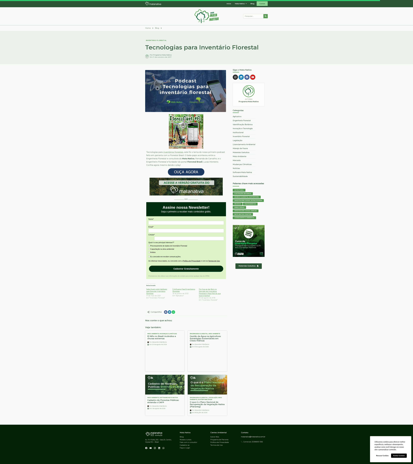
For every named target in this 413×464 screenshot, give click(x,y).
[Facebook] (247, 77)
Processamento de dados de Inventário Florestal (168, 246)
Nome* (151, 219)
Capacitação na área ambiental (162, 249)
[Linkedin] (241, 77)
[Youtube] (252, 77)
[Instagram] (235, 77)
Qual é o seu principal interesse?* (161, 242)
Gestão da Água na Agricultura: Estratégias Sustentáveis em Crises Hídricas (205, 338)
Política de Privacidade (191, 261)
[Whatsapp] (163, 448)
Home (148, 28)
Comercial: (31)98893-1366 (253, 442)
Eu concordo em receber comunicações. (165, 257)
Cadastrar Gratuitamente (186, 269)
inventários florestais (173, 152)
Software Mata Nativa (168, 397)
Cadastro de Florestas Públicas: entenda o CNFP (163, 401)
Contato (244, 433)
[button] (240, 3)
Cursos (262, 4)
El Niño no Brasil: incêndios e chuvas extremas (161, 337)
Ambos (153, 252)
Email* (150, 227)
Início (229, 4)
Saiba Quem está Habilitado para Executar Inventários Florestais (156, 291)
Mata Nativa (240, 4)
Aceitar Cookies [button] (399, 455)
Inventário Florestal (156, 40)
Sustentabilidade (205, 399)
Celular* (151, 235)
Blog (252, 4)
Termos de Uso (214, 261)
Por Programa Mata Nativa (161, 55)
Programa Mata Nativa (249, 102)
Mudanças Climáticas (168, 333)
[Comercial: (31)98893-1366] (242, 441)
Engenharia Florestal (199, 333)
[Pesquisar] (265, 16)
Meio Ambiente (153, 333)
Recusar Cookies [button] (382, 455)
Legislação (213, 397)
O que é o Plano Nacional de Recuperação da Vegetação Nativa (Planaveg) (207, 404)
